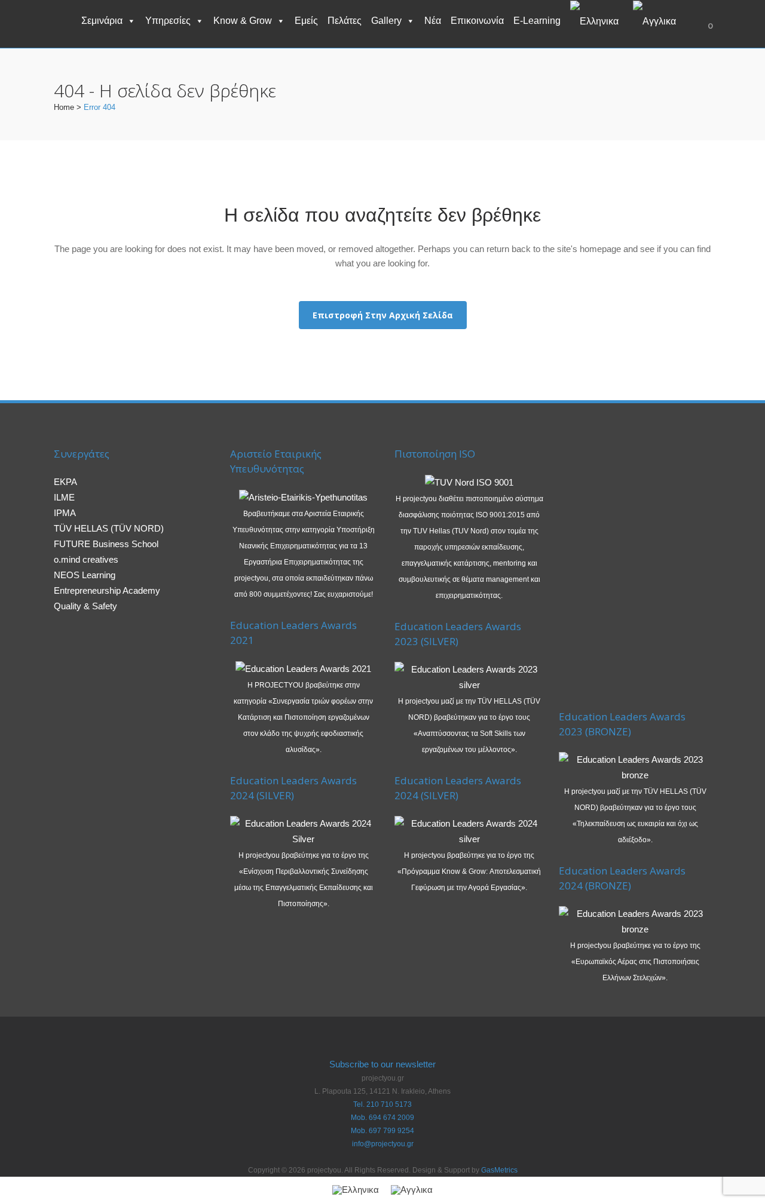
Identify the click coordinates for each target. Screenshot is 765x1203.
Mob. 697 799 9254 (382, 1131)
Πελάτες (345, 21)
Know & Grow (242, 21)
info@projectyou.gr (383, 1144)
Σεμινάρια (102, 21)
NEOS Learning (84, 575)
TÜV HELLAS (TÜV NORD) (109, 528)
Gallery (386, 21)
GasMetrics (499, 1170)
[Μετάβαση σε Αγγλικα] (657, 21)
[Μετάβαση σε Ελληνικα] (355, 1189)
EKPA (65, 482)
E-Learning (537, 21)
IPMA (65, 513)
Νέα (432, 21)
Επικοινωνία (477, 21)
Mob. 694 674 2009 (382, 1117)
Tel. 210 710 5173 (382, 1104)
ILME (64, 497)
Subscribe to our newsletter (382, 1064)
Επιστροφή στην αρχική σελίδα (383, 315)
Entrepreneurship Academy (107, 590)
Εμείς (306, 21)
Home (64, 107)
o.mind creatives (86, 559)
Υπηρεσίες (168, 21)
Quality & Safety (85, 606)
